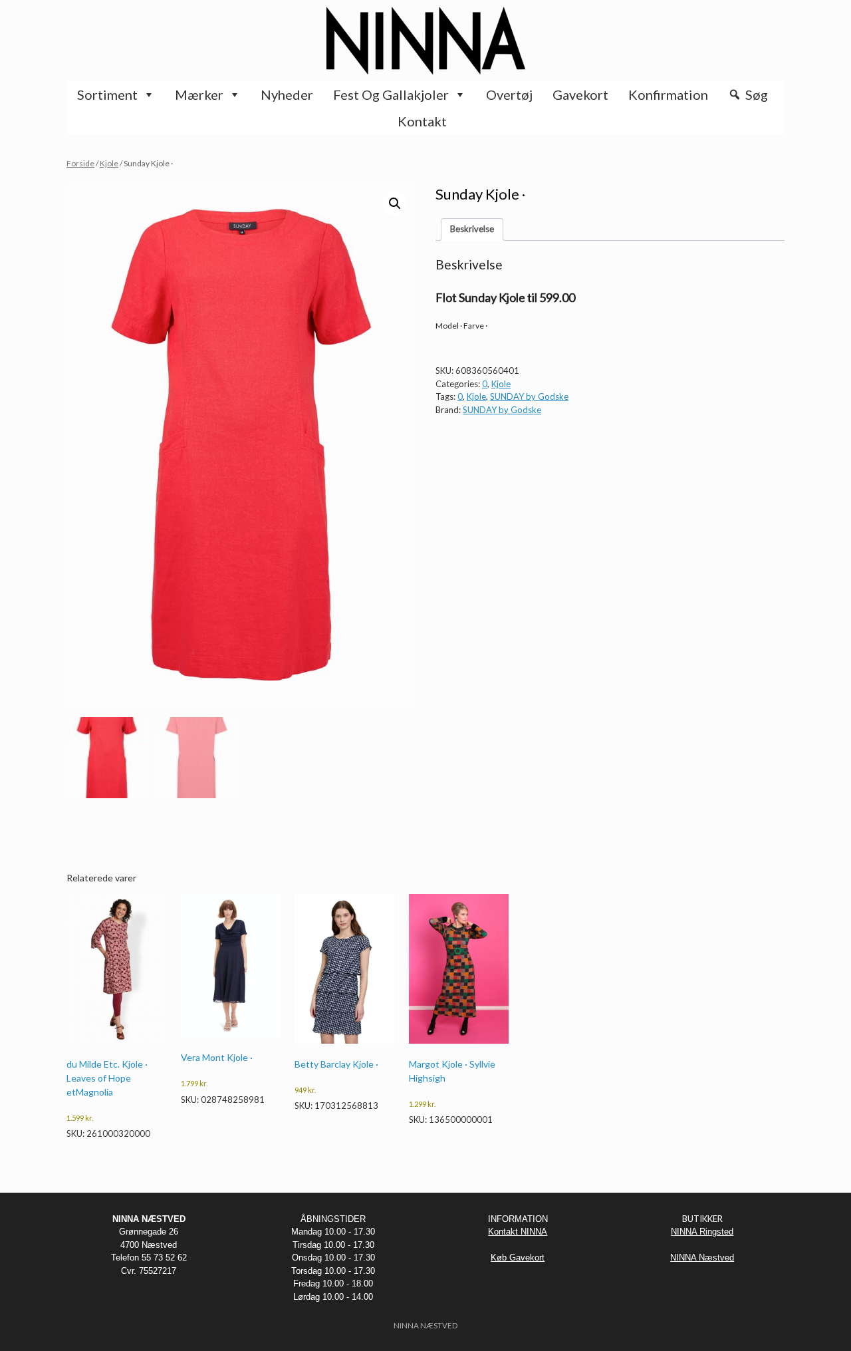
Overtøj (509, 94)
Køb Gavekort (518, 1258)
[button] (395, 204)
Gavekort (580, 94)
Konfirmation (668, 94)
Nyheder (287, 94)
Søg (756, 94)
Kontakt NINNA (517, 1232)
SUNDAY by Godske (529, 396)
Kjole (109, 163)
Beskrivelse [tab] (472, 229)
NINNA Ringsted (702, 1232)
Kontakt (422, 121)
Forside (80, 163)
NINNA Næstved (702, 1258)
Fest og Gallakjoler (391, 94)
